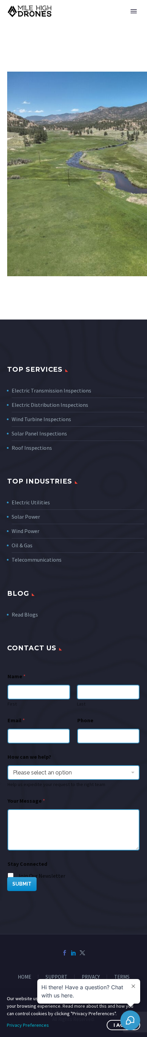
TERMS (122, 977)
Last (81, 704)
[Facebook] (64, 952)
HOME (24, 977)
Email (16, 720)
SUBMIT (21, 884)
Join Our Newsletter (41, 875)
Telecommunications (37, 559)
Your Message (26, 801)
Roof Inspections (32, 447)
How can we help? (29, 757)
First (12, 704)
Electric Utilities (31, 502)
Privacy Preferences (28, 1025)
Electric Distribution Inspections (50, 404)
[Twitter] (82, 952)
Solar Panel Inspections (39, 433)
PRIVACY (91, 977)
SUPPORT (56, 977)
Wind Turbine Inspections (41, 419)
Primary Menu (134, 11)
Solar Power (26, 516)
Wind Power (25, 531)
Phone (85, 720)
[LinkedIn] (73, 952)
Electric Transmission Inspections (51, 390)
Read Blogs (25, 614)
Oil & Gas (22, 545)
